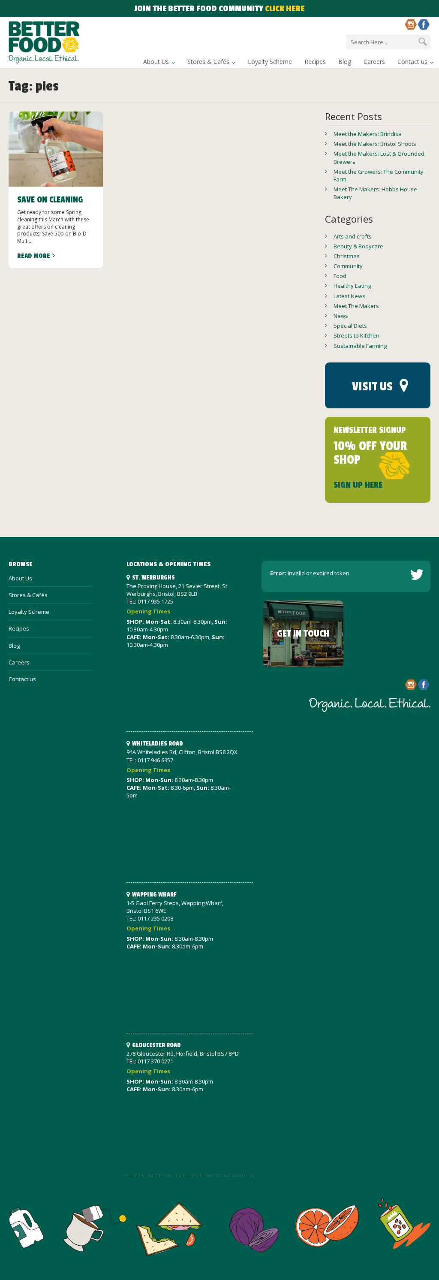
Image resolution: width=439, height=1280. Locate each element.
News (341, 316)
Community (348, 266)
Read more (33, 256)
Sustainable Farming (360, 346)
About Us (156, 61)
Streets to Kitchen (356, 335)
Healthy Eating (352, 286)
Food (340, 276)
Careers (374, 61)
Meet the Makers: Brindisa (368, 134)
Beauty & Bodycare (358, 246)
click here (284, 8)
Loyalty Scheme (270, 61)
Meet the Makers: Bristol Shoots (375, 144)
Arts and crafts (353, 236)
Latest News (349, 296)
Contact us (412, 61)
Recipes (315, 61)
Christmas (347, 256)
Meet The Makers (356, 306)
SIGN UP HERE (358, 485)
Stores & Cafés (208, 61)
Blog (344, 61)
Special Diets (350, 325)
